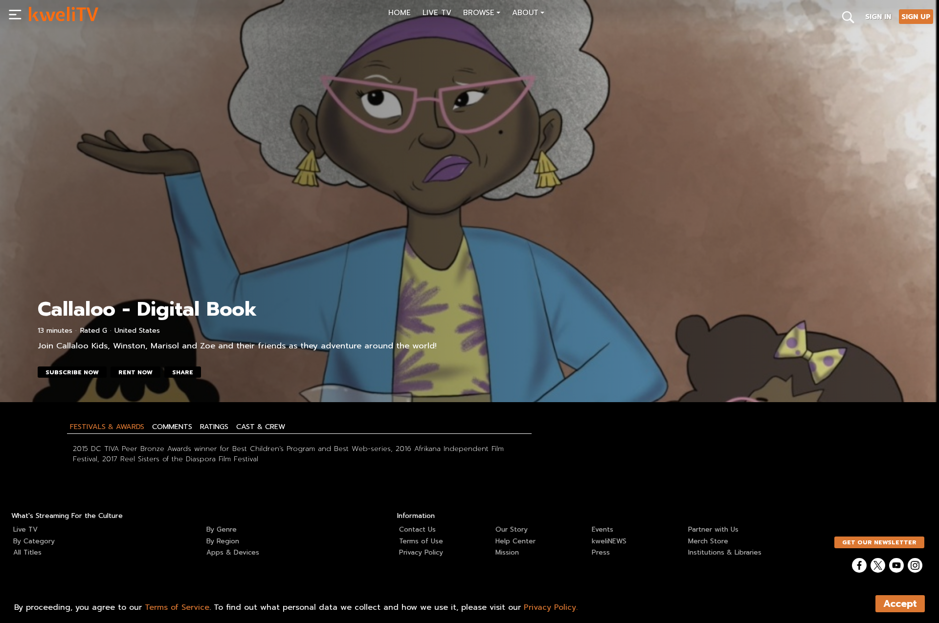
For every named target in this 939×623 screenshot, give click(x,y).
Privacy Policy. (551, 607)
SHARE (182, 372)
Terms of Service (177, 607)
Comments (172, 426)
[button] (481, 14)
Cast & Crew (260, 426)
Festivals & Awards (107, 426)
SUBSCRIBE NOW (72, 372)
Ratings (214, 426)
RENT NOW (135, 372)
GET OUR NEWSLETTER (879, 542)
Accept (900, 604)
